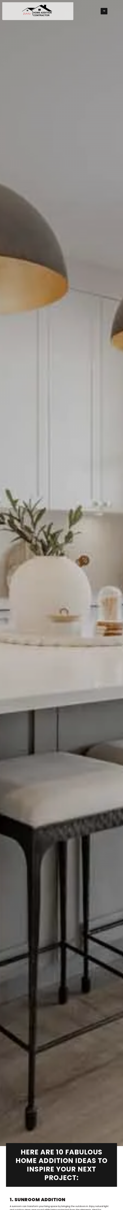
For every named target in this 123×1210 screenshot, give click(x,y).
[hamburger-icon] (104, 11)
